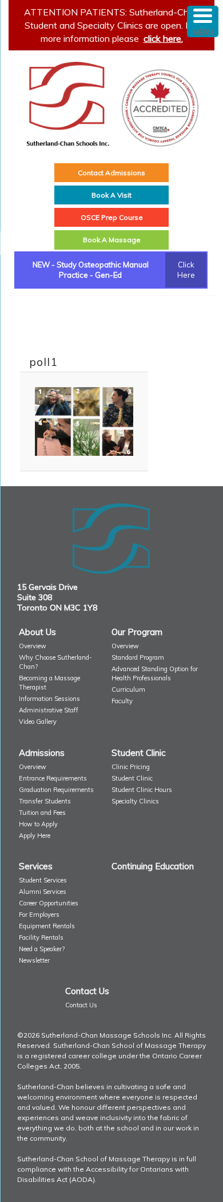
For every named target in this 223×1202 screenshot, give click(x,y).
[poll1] (84, 421)
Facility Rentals (41, 937)
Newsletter (34, 960)
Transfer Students (45, 801)
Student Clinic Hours (142, 790)
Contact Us (81, 1005)
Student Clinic (132, 778)
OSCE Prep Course (112, 217)
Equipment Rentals (47, 926)
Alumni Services (42, 892)
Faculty (122, 701)
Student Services (43, 880)
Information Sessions (49, 699)
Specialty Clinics (135, 801)
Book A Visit (111, 195)
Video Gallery (38, 722)
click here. (163, 38)
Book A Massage (112, 239)
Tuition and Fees (42, 813)
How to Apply (38, 824)
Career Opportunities (48, 903)
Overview (32, 646)
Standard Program (138, 657)
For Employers (39, 915)
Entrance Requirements (53, 778)
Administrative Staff (48, 710)
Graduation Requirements (56, 790)
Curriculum (128, 689)
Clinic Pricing (131, 767)
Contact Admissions (111, 172)
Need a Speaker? (42, 949)
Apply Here (34, 835)
